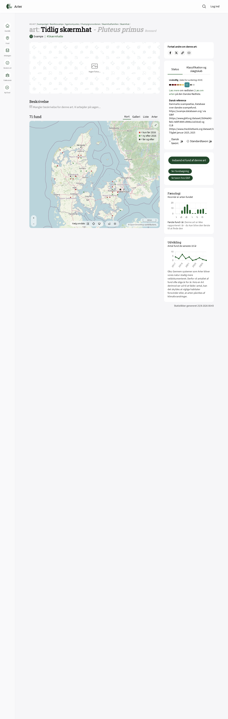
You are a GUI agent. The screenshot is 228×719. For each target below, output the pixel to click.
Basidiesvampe (57, 24)
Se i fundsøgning (180, 171)
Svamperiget (43, 24)
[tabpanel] (189, 112)
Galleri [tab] (136, 117)
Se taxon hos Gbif (180, 178)
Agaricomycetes (73, 24)
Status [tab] (175, 69)
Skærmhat (125, 24)
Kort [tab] (126, 117)
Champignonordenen (91, 24)
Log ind (215, 6)
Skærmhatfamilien (111, 24)
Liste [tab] (146, 117)
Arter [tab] (155, 117)
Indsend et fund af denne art (189, 160)
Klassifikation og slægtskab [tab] (196, 69)
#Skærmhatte (54, 36)
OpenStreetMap (137, 224)
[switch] (88, 224)
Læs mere (174, 90)
